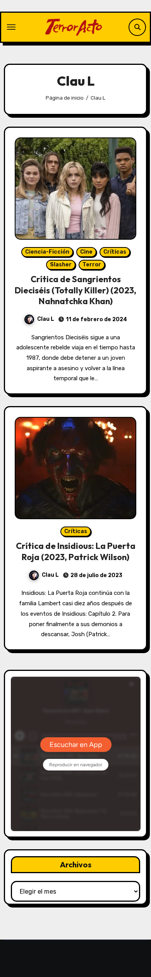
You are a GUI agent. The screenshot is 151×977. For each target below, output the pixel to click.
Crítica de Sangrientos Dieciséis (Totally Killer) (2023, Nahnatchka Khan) (75, 290)
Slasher (61, 264)
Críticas (114, 252)
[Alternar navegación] (11, 27)
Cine (86, 252)
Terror (91, 264)
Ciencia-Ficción (47, 252)
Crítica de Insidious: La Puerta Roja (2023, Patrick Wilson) (76, 551)
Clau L (45, 319)
